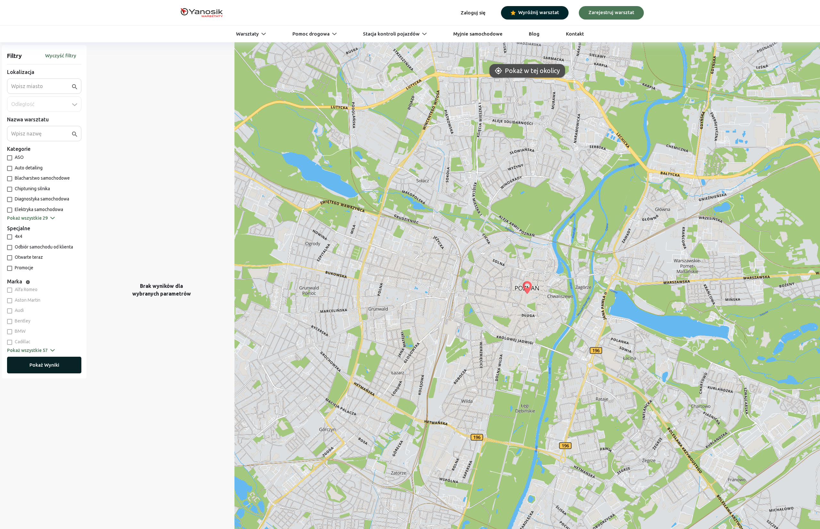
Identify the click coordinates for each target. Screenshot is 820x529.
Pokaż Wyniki (44, 365)
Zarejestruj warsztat (611, 12)
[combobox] (41, 86)
